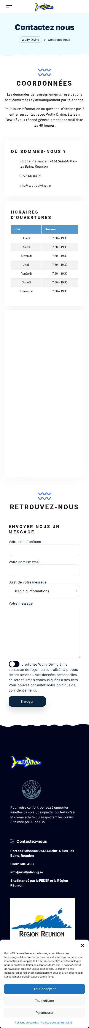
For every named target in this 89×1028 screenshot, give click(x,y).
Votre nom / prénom (25, 541)
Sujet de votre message (27, 582)
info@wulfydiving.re (26, 872)
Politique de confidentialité (56, 1022)
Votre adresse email (24, 562)
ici (34, 690)
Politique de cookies (26, 1022)
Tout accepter (44, 989)
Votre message (21, 603)
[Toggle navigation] (9, 6)
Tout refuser (44, 1001)
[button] (82, 945)
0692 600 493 (21, 864)
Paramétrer (45, 1013)
